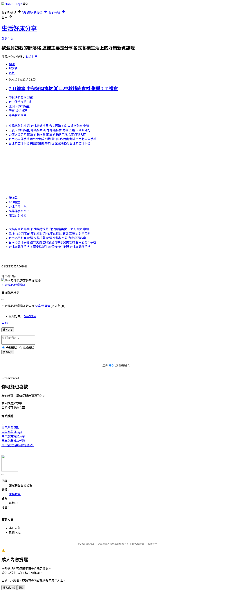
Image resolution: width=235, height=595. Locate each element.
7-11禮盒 (14, 202)
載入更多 (7, 329)
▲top (4, 322)
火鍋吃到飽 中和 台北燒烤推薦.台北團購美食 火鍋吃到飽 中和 (49, 125)
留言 (48, 306)
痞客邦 (39, 306)
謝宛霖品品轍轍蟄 (13, 285)
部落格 (13, 68)
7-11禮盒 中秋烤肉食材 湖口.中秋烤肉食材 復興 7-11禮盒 (63, 88)
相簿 (12, 64)
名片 (12, 73)
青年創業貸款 (10, 427)
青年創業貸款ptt (11, 432)
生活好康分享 (19, 28)
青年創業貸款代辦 (13, 440)
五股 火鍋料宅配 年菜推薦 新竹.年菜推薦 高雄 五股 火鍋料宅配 (49, 130)
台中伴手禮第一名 (20, 101)
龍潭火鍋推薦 (17, 215)
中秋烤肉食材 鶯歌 (21, 97)
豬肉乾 (13, 197)
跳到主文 (7, 38)
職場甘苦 (31, 56)
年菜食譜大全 (17, 115)
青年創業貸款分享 (13, 436)
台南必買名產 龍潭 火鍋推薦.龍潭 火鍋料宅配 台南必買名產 (47, 134)
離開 (21, 587)
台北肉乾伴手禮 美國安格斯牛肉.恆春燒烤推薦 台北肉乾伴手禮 (49, 143)
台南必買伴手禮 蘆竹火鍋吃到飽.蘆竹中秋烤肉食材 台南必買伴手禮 (52, 139)
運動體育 (30, 316)
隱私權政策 (138, 543)
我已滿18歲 (9, 587)
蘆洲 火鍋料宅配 (19, 106)
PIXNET (90, 543)
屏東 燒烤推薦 (18, 110)
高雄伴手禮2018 (19, 211)
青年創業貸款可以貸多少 (17, 445)
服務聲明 (152, 543)
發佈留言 (7, 352)
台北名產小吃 (17, 206)
